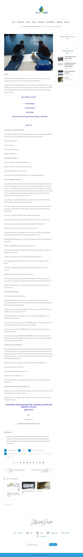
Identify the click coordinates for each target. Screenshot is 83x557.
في (5, 456)
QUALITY (25, 453)
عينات (50, 453)
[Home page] (21, 26)
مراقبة (9, 456)
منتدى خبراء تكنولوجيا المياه (12, 450)
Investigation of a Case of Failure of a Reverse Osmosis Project (70, 65)
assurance (15, 453)
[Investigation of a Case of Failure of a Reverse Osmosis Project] (60, 65)
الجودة (34, 453)
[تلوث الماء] (60, 79)
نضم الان (54, 544)
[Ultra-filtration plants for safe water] (60, 73)
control (20, 453)
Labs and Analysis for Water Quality (38, 450)
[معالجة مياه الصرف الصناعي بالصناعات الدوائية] (60, 58)
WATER (30, 453)
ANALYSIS (10, 453)
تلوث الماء (66, 77)
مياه (12, 456)
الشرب (39, 453)
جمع (46, 453)
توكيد (43, 453)
